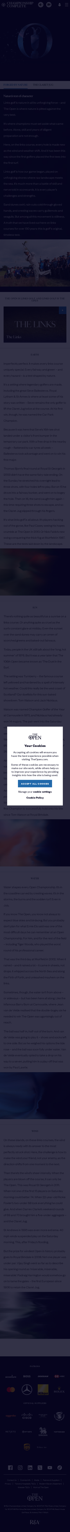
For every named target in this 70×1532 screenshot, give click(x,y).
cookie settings (42, 792)
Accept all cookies (35, 783)
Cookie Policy (35, 797)
